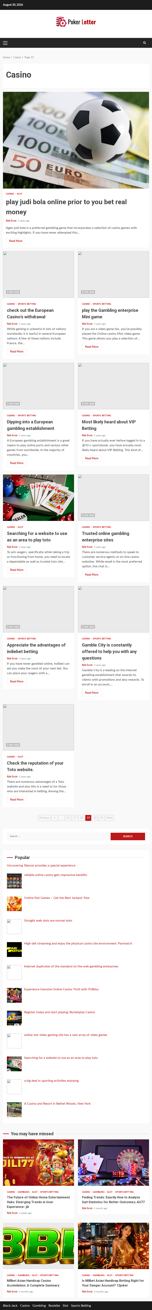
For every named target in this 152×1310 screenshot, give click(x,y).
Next (110, 818)
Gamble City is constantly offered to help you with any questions (113, 609)
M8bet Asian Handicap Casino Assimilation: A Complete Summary (38, 1246)
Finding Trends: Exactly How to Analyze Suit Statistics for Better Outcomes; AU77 (113, 1162)
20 (95, 818)
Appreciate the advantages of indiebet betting (38, 609)
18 (81, 818)
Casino (10, 194)
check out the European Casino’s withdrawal (38, 274)
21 (101, 818)
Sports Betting (27, 304)
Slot (19, 194)
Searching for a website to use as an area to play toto (38, 498)
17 (74, 818)
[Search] (144, 43)
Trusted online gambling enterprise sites (113, 498)
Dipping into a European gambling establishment (38, 386)
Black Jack (10, 1305)
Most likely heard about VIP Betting (113, 386)
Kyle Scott (11, 221)
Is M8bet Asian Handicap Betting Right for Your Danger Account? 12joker (113, 1246)
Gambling (24, 1192)
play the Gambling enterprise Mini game (113, 274)
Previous (44, 818)
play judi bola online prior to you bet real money (76, 140)
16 (68, 818)
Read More (15, 241)
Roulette (54, 1305)
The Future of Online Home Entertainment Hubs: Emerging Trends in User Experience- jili (38, 1162)
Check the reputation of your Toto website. (38, 727)
